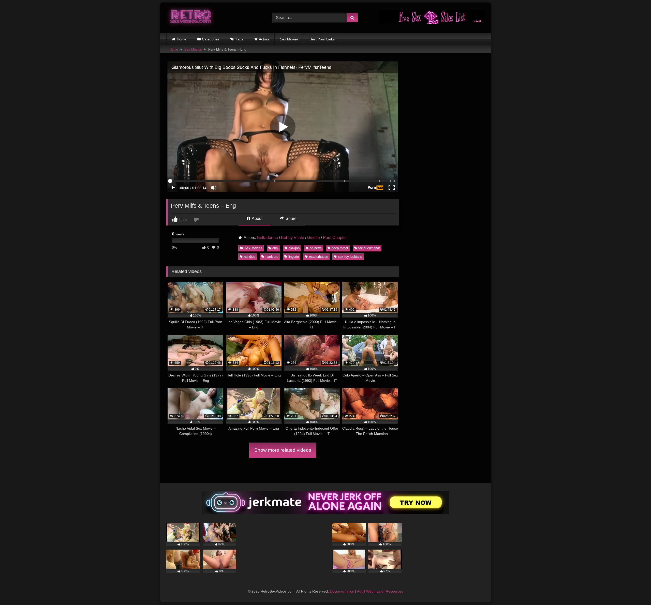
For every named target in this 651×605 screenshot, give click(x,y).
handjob (249, 257)
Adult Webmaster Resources (380, 591)
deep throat (340, 248)
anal (275, 248)
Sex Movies (289, 39)
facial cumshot (369, 248)
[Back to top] (635, 590)
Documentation (342, 591)
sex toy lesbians (350, 257)
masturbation (318, 257)
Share (291, 218)
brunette (316, 248)
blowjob (294, 248)
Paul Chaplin (335, 237)
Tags (239, 39)
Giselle (313, 237)
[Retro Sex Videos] (190, 18)
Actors (264, 39)
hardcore (271, 257)
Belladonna (267, 237)
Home (181, 39)
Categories (210, 39)
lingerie (293, 257)
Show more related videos (282, 450)
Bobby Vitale (292, 237)
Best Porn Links (322, 39)
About (256, 218)
